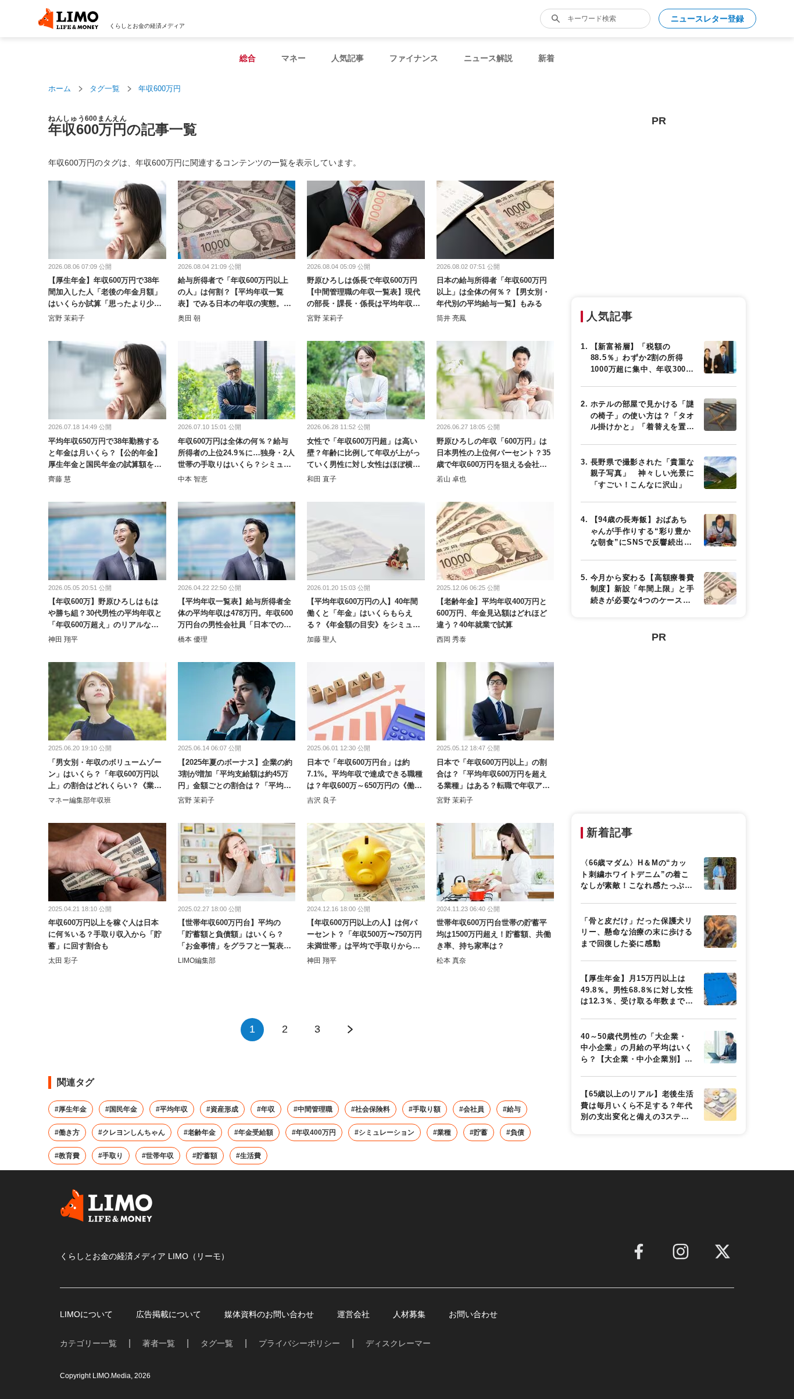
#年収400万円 (314, 1132)
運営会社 (353, 1314)
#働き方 (67, 1132)
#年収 (266, 1109)
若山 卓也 (451, 479)
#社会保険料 (370, 1109)
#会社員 (471, 1109)
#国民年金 (121, 1109)
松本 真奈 (451, 960)
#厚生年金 (71, 1109)
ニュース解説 (488, 58)
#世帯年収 (158, 1156)
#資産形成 (222, 1109)
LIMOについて (86, 1314)
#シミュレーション (384, 1132)
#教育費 (67, 1156)
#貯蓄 (479, 1132)
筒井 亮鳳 (451, 318)
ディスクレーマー (398, 1343)
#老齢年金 (200, 1132)
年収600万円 (159, 88)
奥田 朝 (189, 318)
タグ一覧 (105, 88)
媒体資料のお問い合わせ (269, 1314)
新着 (546, 58)
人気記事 (347, 58)
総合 (247, 58)
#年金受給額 (253, 1132)
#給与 (512, 1109)
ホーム (59, 88)
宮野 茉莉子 (66, 318)
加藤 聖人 (322, 639)
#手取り (110, 1156)
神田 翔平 (63, 639)
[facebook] (638, 1251)
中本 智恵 (193, 479)
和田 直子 (322, 479)
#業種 (442, 1132)
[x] (722, 1251)
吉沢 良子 (322, 800)
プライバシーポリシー (299, 1343)
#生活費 (248, 1156)
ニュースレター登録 (707, 18)
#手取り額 (425, 1109)
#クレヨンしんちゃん (131, 1132)
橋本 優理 (193, 639)
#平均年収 (172, 1109)
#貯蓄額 (204, 1156)
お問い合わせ (473, 1314)
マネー (293, 58)
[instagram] (680, 1251)
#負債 (515, 1132)
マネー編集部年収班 (79, 800)
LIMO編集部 (197, 960)
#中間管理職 (313, 1109)
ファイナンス (413, 58)
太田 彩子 (63, 960)
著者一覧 (158, 1343)
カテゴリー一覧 (88, 1343)
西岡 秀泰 (451, 639)
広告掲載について (168, 1314)
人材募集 (409, 1314)
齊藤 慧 (59, 479)
